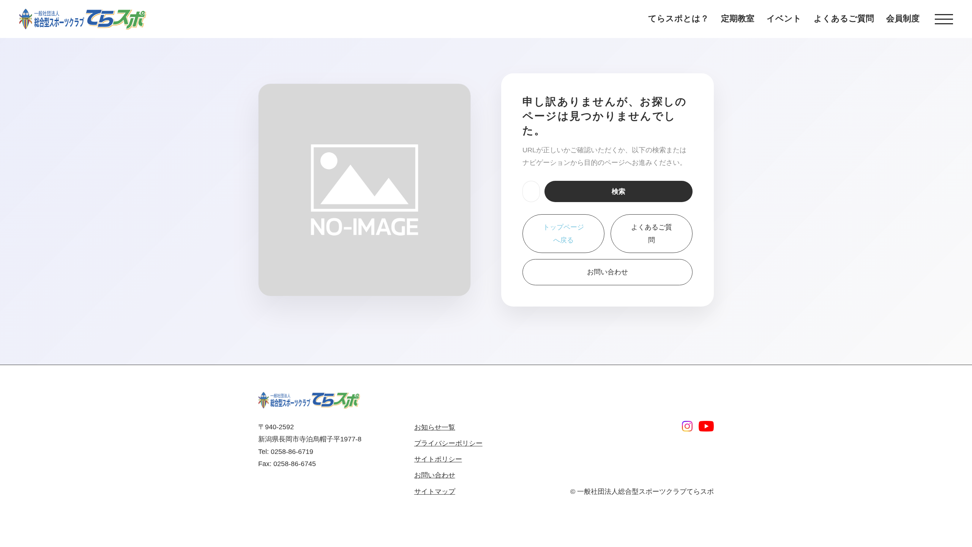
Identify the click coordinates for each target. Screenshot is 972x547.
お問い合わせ (607, 272)
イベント (784, 18)
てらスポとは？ (678, 18)
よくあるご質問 (844, 18)
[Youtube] (706, 426)
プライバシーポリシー (448, 443)
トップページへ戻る (563, 233)
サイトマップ (434, 491)
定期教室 (737, 18)
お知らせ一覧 (434, 427)
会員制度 (903, 18)
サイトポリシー (438, 459)
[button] (944, 19)
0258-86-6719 (292, 451)
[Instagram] (687, 426)
